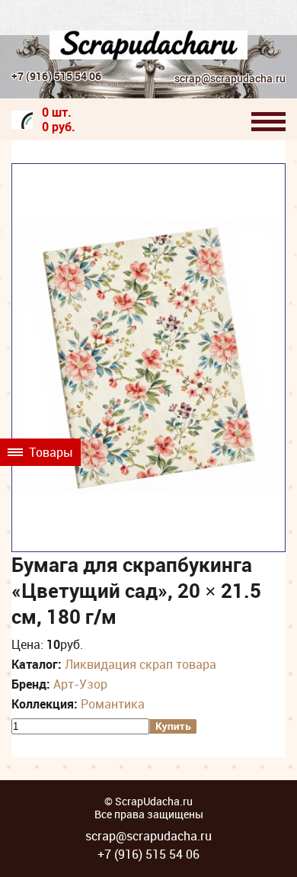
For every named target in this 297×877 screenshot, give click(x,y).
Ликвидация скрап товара (140, 664)
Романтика (113, 703)
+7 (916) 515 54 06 (56, 76)
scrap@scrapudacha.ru (230, 79)
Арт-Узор (80, 684)
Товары (49, 452)
